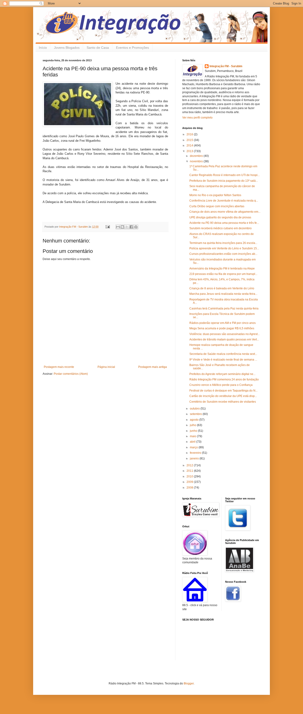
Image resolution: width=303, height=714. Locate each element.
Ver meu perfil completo (197, 117)
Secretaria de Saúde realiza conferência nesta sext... (223, 354)
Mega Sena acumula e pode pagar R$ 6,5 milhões (221, 328)
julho (193, 425)
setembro (196, 414)
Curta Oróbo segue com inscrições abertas (216, 206)
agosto (194, 419)
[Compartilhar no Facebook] (131, 227)
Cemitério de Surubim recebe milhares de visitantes (222, 401)
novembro (197, 161)
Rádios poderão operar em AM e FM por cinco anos (222, 323)
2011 (190, 470)
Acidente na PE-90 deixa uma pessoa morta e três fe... (224, 223)
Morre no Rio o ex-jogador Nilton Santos (215, 195)
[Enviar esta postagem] (107, 226)
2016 (190, 134)
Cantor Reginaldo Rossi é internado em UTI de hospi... (224, 175)
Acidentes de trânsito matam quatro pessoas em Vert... (224, 339)
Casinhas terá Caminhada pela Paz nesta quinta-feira (223, 308)
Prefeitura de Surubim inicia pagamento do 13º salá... (223, 180)
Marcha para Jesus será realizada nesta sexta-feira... (223, 293)
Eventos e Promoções (132, 47)
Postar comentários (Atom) (71, 373)
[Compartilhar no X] (127, 227)
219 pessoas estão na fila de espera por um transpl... (223, 274)
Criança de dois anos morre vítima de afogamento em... (224, 211)
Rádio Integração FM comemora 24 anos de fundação (224, 379)
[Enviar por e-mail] (118, 227)
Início (43, 47)
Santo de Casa (98, 47)
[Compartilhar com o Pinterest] (136, 227)
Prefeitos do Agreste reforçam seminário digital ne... (222, 374)
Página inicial (106, 367)
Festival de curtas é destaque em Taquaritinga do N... (223, 390)
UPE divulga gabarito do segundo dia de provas (220, 217)
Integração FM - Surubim (225, 66)
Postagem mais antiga (152, 367)
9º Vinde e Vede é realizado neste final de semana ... (223, 359)
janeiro (195, 458)
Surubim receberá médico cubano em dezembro (220, 228)
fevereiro (196, 452)
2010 (190, 476)
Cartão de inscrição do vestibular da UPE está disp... (223, 396)
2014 (190, 145)
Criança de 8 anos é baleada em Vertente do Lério (221, 288)
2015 (190, 140)
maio (193, 436)
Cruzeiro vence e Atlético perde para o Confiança (221, 385)
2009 (190, 482)
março (194, 447)
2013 (190, 151)
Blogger (189, 683)
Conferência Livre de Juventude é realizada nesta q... (223, 200)
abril (193, 441)
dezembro (197, 156)
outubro (195, 408)
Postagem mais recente (59, 367)
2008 (190, 487)
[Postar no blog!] (122, 227)
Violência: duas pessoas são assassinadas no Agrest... (224, 334)
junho (194, 430)
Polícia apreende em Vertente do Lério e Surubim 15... (224, 248)
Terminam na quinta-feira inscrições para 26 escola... (223, 243)
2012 (190, 465)
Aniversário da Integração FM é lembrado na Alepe (222, 268)
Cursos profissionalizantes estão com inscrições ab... (223, 254)
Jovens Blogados (67, 47)
